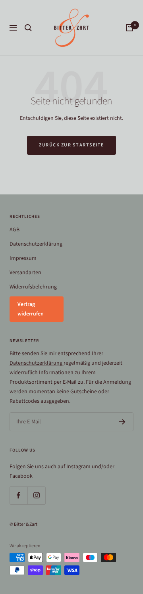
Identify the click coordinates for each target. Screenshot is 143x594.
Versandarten (25, 273)
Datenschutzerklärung (36, 244)
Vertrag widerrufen (30, 309)
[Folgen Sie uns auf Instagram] (36, 495)
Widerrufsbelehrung (33, 287)
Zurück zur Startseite (71, 145)
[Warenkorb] (129, 27)
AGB (14, 230)
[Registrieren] (122, 422)
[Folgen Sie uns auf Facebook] (18, 495)
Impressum (23, 258)
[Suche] (28, 27)
